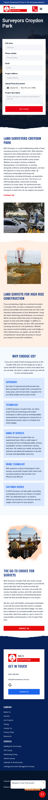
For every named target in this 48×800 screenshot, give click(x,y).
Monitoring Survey (10, 754)
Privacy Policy (9, 732)
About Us (7, 712)
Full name (9, 43)
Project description (12, 93)
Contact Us (9, 195)
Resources (8, 736)
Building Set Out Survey (12, 746)
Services (7, 716)
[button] (41, 9)
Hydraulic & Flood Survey (13, 762)
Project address (11, 74)
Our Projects (8, 720)
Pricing (6, 724)
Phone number (11, 53)
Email (7, 63)
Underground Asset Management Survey (19, 767)
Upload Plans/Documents (15, 84)
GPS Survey (8, 750)
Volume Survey (9, 759)
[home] (15, 9)
